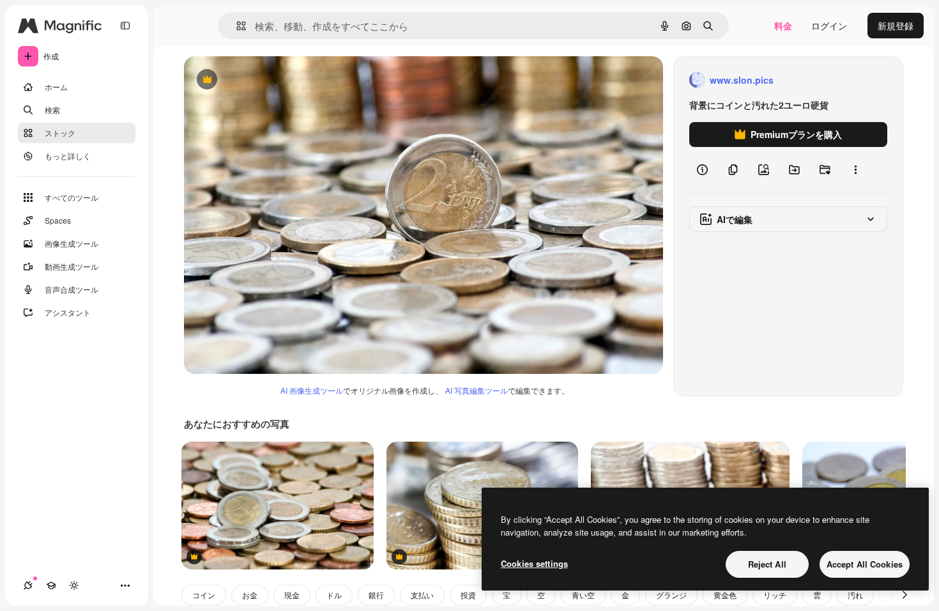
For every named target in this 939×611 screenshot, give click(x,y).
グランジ (671, 594)
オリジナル (272, 80)
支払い (422, 594)
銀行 (376, 594)
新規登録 (895, 25)
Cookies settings (534, 563)
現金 (292, 594)
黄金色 (725, 594)
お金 (249, 594)
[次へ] (904, 595)
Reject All (767, 564)
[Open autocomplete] (236, 26)
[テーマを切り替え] (74, 585)
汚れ (855, 594)
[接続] (28, 585)
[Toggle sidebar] (125, 25)
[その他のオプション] (855, 170)
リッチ (774, 594)
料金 (783, 25)
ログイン (829, 25)
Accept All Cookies (865, 564)
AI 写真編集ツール (476, 390)
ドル (334, 594)
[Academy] (51, 585)
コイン (203, 594)
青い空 (583, 594)
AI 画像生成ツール (311, 390)
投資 (468, 594)
